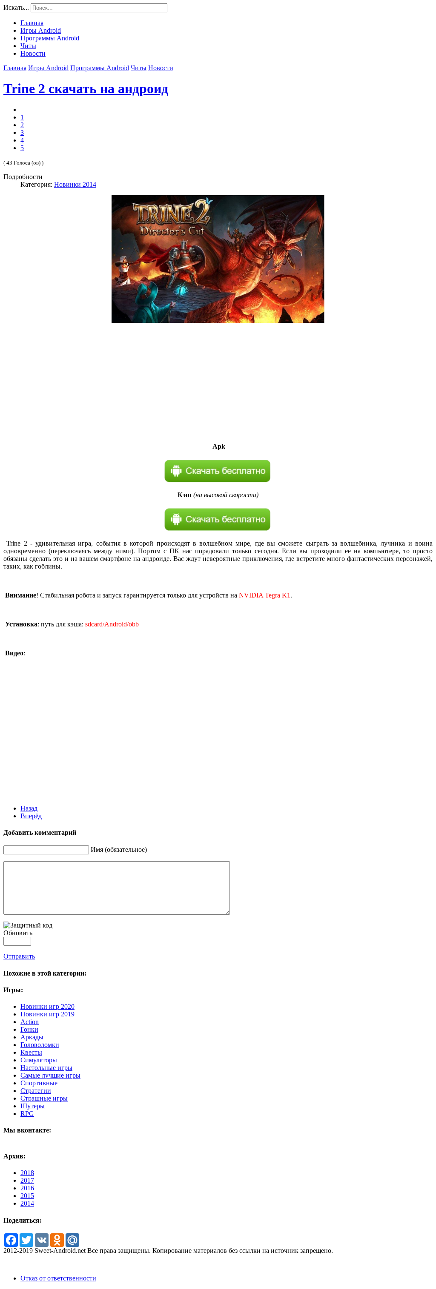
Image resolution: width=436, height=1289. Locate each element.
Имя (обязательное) (119, 849)
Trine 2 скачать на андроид (85, 88)
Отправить (19, 956)
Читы (138, 67)
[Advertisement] (218, 383)
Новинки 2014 (75, 184)
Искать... (16, 7)
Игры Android (48, 67)
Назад (28, 808)
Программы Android (99, 67)
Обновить (17, 932)
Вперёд (31, 815)
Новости (160, 67)
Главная (14, 67)
